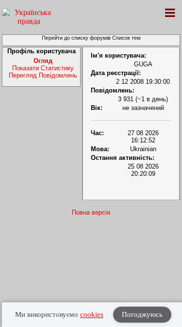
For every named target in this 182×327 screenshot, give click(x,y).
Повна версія (91, 212)
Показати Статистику (43, 68)
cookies (91, 314)
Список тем (126, 38)
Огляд (42, 60)
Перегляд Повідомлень (43, 75)
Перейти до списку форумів (76, 38)
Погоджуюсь (142, 314)
